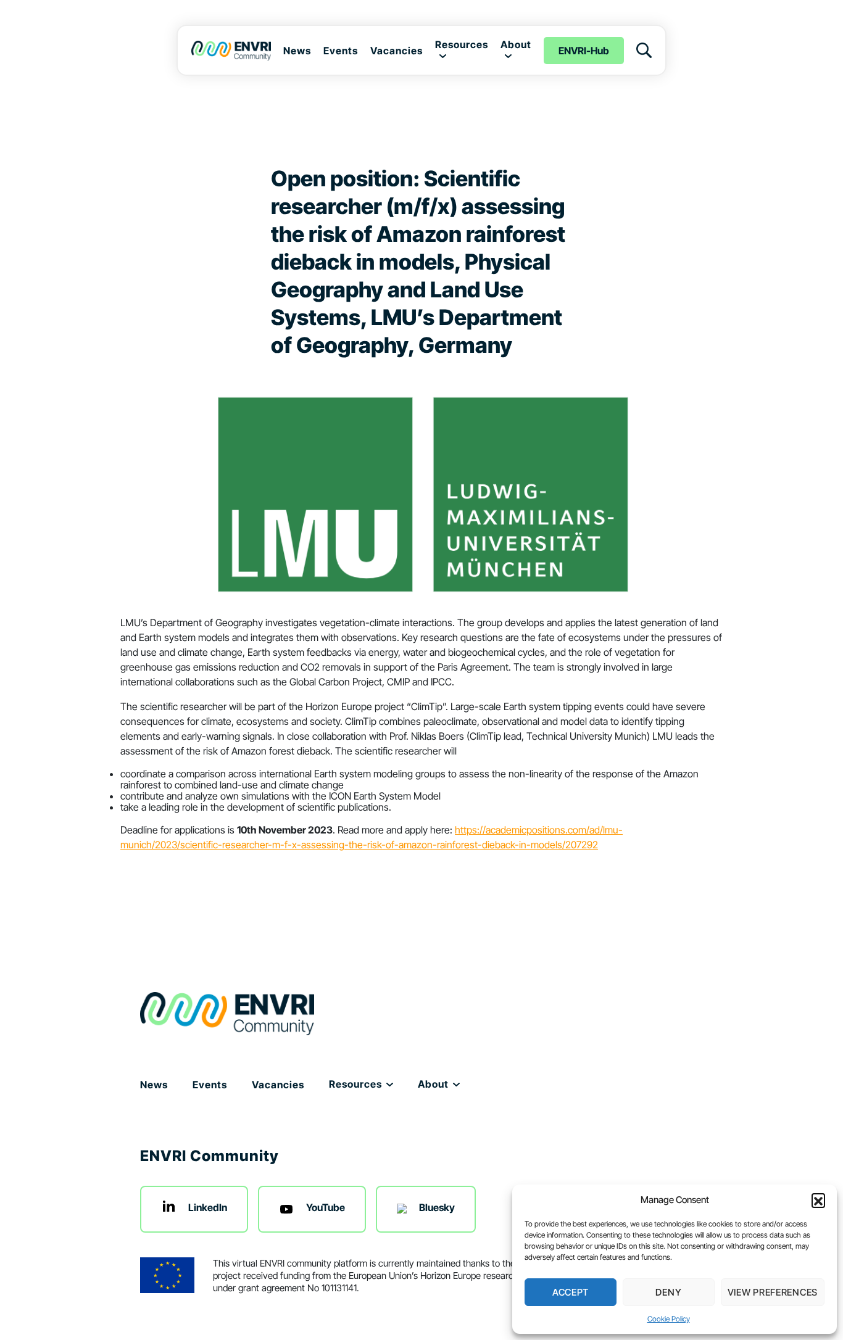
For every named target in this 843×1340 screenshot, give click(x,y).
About (515, 44)
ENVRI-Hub (584, 50)
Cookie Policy (668, 1318)
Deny (668, 1292)
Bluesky (437, 1207)
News (297, 50)
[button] (818, 1200)
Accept (570, 1292)
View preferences (773, 1292)
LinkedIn (207, 1207)
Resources (461, 44)
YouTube (325, 1207)
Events (340, 50)
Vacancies (396, 50)
